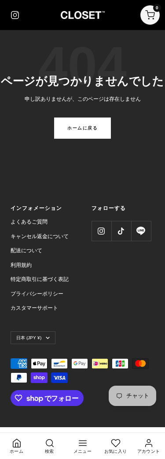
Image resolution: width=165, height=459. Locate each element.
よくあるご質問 (29, 222)
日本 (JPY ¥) (28, 337)
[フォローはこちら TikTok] (121, 231)
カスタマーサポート (34, 308)
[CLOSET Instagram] (15, 15)
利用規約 (21, 265)
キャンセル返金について (40, 236)
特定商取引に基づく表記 (40, 279)
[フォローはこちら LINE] (141, 231)
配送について (26, 250)
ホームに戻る (82, 127)
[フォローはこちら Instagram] (101, 231)
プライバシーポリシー (37, 294)
